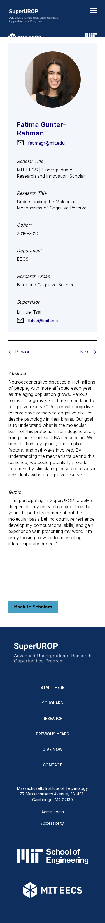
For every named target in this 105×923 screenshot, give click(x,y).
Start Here (52, 687)
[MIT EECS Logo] (24, 38)
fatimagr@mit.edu (46, 143)
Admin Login (52, 812)
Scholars (52, 703)
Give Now (52, 749)
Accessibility (52, 823)
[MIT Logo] (91, 38)
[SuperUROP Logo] (34, 16)
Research (53, 718)
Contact (52, 765)
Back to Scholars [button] (33, 606)
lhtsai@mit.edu (43, 320)
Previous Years (52, 734)
